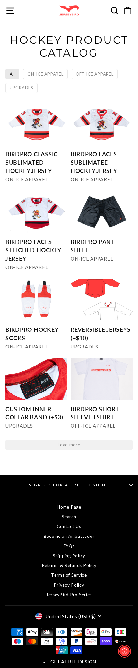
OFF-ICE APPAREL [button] (95, 74)
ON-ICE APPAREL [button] (45, 74)
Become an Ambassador (69, 536)
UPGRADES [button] (21, 87)
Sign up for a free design (67, 485)
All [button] (12, 74)
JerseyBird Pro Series (69, 594)
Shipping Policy (69, 555)
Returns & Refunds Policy (69, 565)
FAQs (69, 545)
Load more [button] (69, 444)
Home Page (69, 507)
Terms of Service (69, 575)
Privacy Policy (69, 585)
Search (69, 516)
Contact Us (69, 526)
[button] (36, 146)
